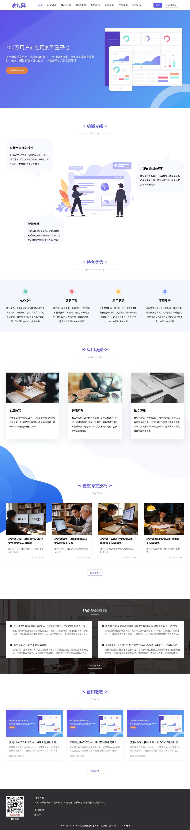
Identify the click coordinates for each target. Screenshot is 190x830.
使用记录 (137, 5)
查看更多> (95, 572)
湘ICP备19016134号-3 (119, 825)
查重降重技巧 (46, 802)
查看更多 (95, 771)
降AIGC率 (66, 5)
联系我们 (78, 802)
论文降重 (52, 5)
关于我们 (87, 802)
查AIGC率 (81, 5)
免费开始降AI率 (17, 70)
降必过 (37, 815)
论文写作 (95, 5)
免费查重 (109, 5)
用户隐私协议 (99, 802)
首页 (40, 5)
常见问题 (68, 802)
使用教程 (58, 802)
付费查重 (123, 5)
